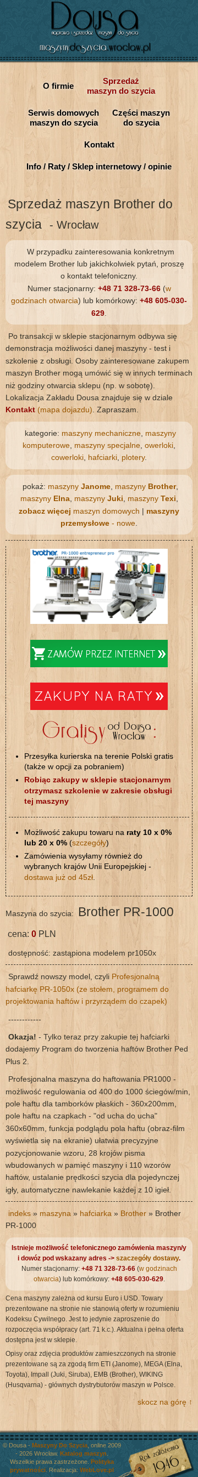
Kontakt (99, 144)
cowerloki (67, 457)
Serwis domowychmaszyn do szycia (63, 117)
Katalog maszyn (83, 1453)
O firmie (58, 85)
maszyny (79, 486)
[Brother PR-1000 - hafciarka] (99, 621)
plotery (133, 457)
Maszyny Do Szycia (59, 1445)
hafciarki (102, 457)
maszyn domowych (79, 511)
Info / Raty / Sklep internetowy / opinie (99, 166)
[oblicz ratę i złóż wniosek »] (99, 707)
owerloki (159, 445)
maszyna (55, 1213)
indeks (19, 1213)
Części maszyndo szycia (141, 117)
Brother (133, 1213)
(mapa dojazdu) (49, 409)
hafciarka (96, 1213)
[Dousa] (99, 54)
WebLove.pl (97, 1470)
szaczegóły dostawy (147, 1258)
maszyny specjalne (107, 445)
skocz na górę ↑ (165, 1402)
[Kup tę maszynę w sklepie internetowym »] (99, 664)
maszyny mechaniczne (101, 433)
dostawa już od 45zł (58, 877)
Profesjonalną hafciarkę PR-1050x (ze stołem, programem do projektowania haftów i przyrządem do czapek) (87, 989)
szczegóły (89, 842)
